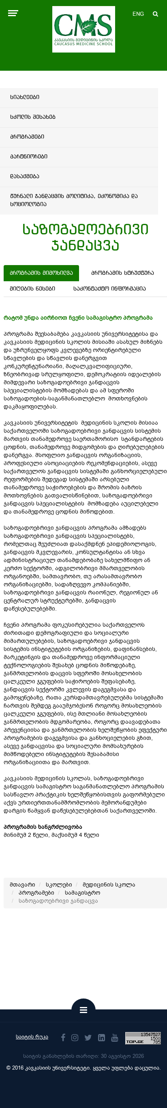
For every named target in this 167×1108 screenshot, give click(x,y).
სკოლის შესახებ (33, 117)
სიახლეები (24, 97)
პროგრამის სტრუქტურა (122, 273)
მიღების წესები (32, 289)
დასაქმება (24, 176)
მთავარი (22, 885)
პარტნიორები (28, 157)
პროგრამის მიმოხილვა (41, 273)
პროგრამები (27, 137)
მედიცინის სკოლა (109, 885)
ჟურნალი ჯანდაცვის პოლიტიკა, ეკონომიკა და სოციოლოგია (74, 200)
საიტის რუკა (32, 1036)
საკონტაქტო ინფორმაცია (109, 289)
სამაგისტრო (82, 893)
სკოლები (59, 885)
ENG (138, 14)
